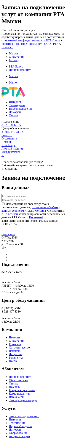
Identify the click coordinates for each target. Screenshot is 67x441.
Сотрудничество (19, 347)
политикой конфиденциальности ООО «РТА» (30, 43)
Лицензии (15, 354)
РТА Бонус (16, 66)
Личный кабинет (20, 69)
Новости (14, 337)
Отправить (8, 234)
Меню (13, 82)
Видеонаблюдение (20, 108)
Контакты (15, 344)
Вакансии (15, 350)
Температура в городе (23, 400)
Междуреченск (10, 151)
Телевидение (17, 105)
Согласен (7, 47)
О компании (17, 56)
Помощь (6, 141)
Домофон (15, 112)
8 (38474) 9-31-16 (12, 131)
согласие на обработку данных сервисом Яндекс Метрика (30, 209)
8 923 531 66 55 (11, 125)
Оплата (13, 115)
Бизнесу (14, 60)
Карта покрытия (19, 393)
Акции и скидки (19, 436)
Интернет (15, 101)
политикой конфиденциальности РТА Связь (32, 40)
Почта (13, 360)
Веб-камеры (16, 396)
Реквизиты (16, 357)
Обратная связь (18, 380)
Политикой (11, 214)
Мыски (13, 53)
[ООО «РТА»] (13, 95)
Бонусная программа (22, 390)
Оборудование (18, 432)
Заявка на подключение (24, 416)
